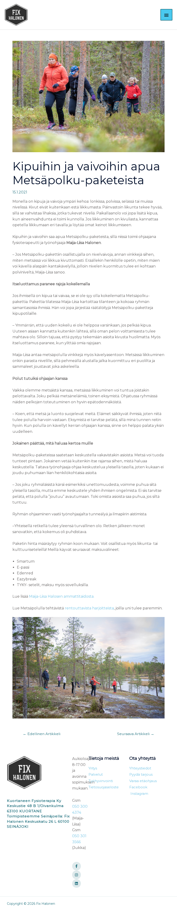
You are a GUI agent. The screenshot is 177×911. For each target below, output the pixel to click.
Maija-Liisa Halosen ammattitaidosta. (61, 596)
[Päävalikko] (166, 15)
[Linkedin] (76, 883)
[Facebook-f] (76, 866)
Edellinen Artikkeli (41, 734)
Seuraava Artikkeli (135, 734)
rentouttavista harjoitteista (89, 608)
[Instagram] (76, 874)
